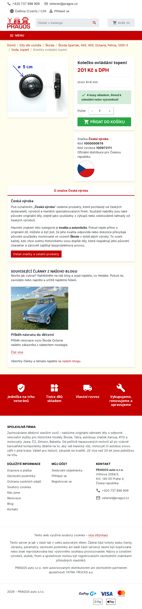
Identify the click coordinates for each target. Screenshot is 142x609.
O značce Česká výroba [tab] (71, 190)
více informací (98, 535)
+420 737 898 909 (26, 4)
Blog (10, 503)
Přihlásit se (59, 476)
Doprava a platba (19, 470)
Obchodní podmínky (21, 476)
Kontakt (12, 509)
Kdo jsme (13, 492)
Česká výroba (98, 139)
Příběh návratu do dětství (32, 334)
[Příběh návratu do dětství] (39, 308)
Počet (81, 111)
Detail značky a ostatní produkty (36, 254)
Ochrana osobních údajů (24, 481)
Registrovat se (62, 481)
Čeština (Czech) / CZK (28, 11)
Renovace (14, 498)
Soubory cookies (19, 487)
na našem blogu (69, 361)
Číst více (17, 352)
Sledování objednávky (67, 470)
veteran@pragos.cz (63, 4)
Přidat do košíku (104, 122)
